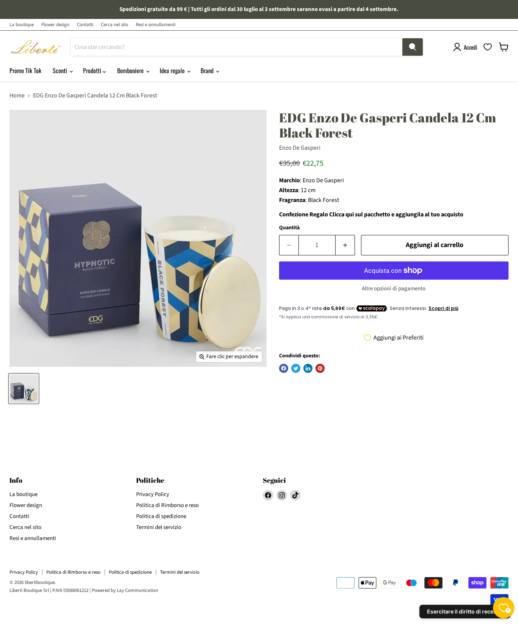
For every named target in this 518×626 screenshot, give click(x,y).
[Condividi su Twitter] (295, 368)
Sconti (61, 70)
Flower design (55, 25)
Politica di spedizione (161, 516)
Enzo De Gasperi (299, 148)
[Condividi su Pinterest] (320, 368)
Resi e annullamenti (156, 25)
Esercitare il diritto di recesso (465, 611)
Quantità (289, 228)
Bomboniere (131, 70)
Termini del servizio (158, 527)
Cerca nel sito (114, 25)
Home (17, 95)
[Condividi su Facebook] (283, 368)
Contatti (85, 25)
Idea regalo (173, 70)
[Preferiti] (487, 47)
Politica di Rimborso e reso (167, 505)
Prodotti (93, 70)
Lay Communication (137, 590)
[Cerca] (412, 47)
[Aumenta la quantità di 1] (345, 245)
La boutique (21, 25)
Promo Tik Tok (25, 70)
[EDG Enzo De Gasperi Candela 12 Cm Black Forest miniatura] (24, 389)
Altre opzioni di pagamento (393, 288)
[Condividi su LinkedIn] (307, 368)
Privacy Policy (152, 494)
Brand (208, 70)
